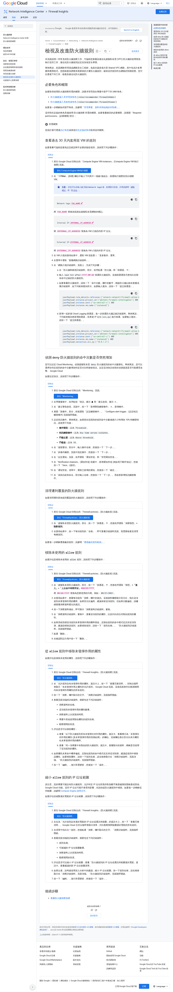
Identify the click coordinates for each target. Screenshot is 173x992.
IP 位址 (74, 190)
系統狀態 (77, 964)
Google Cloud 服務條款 (80, 981)
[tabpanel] (93, 253)
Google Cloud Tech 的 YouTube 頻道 (154, 969)
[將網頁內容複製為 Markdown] (105, 51)
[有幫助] (136, 41)
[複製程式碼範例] (136, 199)
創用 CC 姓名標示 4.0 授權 (83, 927)
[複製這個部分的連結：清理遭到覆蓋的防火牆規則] (86, 491)
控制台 (133, 3)
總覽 (5, 17)
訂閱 (144, 986)
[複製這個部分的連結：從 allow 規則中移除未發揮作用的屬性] (103, 651)
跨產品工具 (57, 3)
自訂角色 (64, 130)
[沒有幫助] (141, 41)
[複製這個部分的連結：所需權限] (60, 124)
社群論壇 (77, 951)
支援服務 (77, 955)
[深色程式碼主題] (132, 199)
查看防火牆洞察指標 (60, 898)
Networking (73, 41)
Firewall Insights (58, 11)
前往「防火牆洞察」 (65, 678)
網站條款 (64, 981)
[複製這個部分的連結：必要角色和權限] (70, 85)
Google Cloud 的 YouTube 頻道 (152, 964)
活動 (141, 955)
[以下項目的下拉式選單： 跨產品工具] (65, 3)
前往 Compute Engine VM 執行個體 (72, 170)
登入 (168, 3)
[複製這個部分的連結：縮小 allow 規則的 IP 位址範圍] (91, 777)
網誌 (141, 951)
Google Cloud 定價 (47, 955)
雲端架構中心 (112, 964)
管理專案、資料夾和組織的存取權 (100, 107)
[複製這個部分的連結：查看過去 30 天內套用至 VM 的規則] (98, 140)
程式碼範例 (111, 960)
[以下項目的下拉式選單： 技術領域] (47, 3)
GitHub (109, 951)
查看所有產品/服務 (48, 951)
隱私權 (55, 981)
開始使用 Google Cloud (116, 955)
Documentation (59, 41)
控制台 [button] (50, 154)
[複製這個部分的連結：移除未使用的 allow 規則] (84, 552)
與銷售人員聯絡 (46, 964)
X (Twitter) (144, 960)
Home (47, 41)
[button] (94, 124)
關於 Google (45, 981)
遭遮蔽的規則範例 (92, 542)
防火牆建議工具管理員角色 (64, 97)
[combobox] (110, 3)
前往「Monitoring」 (66, 396)
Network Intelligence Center (26, 11)
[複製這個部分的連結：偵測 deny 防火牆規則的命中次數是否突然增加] (115, 357)
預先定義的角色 (83, 130)
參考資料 (24, 17)
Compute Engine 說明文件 (73, 791)
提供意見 (135, 51)
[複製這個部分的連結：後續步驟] (61, 891)
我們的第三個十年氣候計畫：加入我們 (108, 981)
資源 (35, 17)
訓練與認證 (111, 968)
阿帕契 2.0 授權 (113, 927)
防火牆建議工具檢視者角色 (64, 102)
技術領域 (40, 3)
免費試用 (163, 11)
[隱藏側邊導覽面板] (32, 987)
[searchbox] (18, 26)
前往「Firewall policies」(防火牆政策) (73, 517)
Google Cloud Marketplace (51, 960)
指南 (14, 17)
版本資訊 (77, 960)
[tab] (50, 154)
